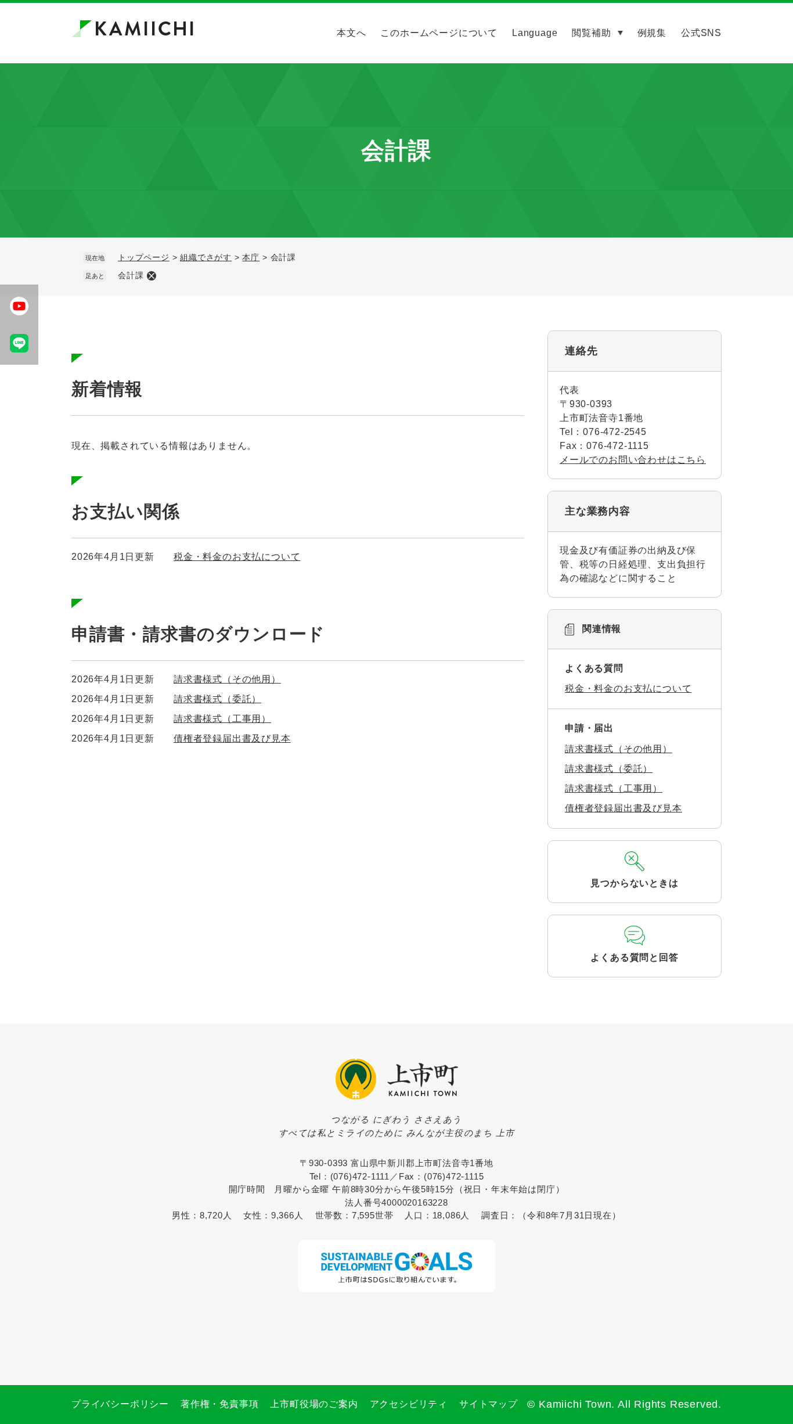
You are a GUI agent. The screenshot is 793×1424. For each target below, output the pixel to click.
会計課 (130, 275)
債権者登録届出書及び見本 (232, 738)
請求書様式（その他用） (227, 679)
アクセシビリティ (409, 1404)
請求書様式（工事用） (222, 719)
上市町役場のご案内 (314, 1404)
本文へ (351, 33)
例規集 (651, 33)
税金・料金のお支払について (237, 557)
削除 (151, 276)
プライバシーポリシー (120, 1404)
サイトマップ (488, 1404)
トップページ (144, 257)
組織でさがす (206, 257)
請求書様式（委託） (217, 699)
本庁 (250, 257)
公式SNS (701, 33)
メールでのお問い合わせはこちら (633, 460)
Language (534, 33)
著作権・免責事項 (219, 1404)
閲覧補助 (591, 33)
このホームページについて (439, 33)
